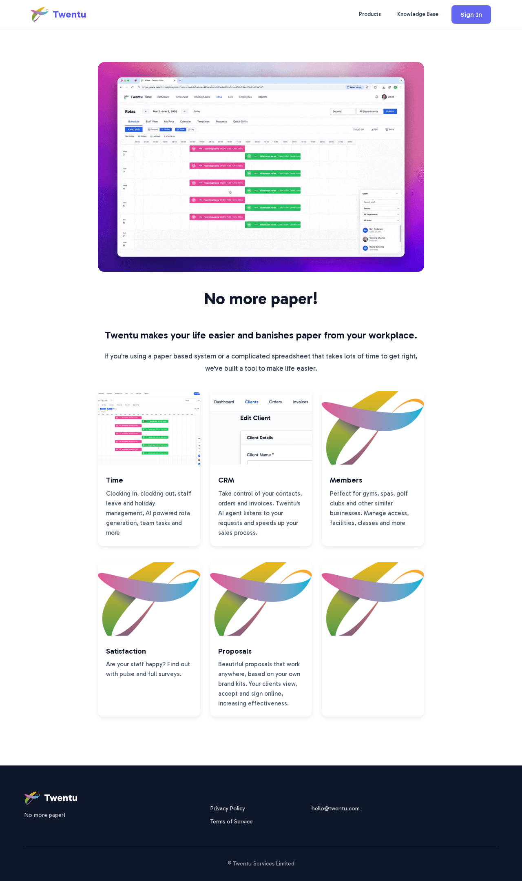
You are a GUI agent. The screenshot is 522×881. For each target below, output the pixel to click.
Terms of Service (231, 821)
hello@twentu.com (336, 808)
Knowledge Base (417, 14)
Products (370, 14)
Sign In (471, 14)
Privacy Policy (227, 808)
